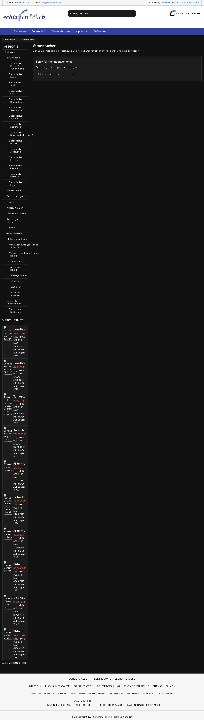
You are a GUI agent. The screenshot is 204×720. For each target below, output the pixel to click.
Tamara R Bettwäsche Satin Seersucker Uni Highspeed (20, 396)
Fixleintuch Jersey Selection (20, 564)
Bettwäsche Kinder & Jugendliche (16, 66)
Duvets (11, 202)
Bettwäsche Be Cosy (15, 142)
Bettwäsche (13, 58)
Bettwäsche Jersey (15, 117)
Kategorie (10, 46)
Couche (15, 281)
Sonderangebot (79, 679)
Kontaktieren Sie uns (136, 686)
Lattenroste (13, 261)
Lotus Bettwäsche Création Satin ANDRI (20, 497)
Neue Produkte (102, 679)
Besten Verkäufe (125, 679)
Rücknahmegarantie (57, 686)
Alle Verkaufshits (14, 664)
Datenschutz (39, 31)
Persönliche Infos (42, 694)
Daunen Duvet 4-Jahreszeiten (20, 598)
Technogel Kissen (12, 220)
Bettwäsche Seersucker (16, 109)
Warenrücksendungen (71, 694)
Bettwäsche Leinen (15, 158)
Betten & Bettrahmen (14, 302)
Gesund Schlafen (14, 233)
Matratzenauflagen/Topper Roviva (18, 254)
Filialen (170, 686)
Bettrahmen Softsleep (15, 310)
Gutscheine (165, 694)
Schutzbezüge (15, 196)
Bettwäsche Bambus (15, 175)
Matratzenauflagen (17, 239)
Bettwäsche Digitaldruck (16, 100)
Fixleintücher (14, 191)
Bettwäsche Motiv (15, 75)
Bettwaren (20, 31)
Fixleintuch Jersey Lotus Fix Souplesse (20, 631)
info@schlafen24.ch (51, 3)
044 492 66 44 (22, 3)
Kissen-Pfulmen (15, 208)
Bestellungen (97, 694)
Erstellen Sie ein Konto (188, 3)
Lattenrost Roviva (15, 268)
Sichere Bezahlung (108, 686)
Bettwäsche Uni (15, 92)
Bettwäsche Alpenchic (15, 150)
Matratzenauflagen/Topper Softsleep (18, 246)
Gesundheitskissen (17, 214)
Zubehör (16, 287)
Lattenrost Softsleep (15, 294)
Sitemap (157, 686)
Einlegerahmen (19, 275)
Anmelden (166, 3)
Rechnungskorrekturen (124, 694)
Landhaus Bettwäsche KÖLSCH (20, 329)
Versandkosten (61, 31)
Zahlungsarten (83, 686)
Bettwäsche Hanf (15, 183)
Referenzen (100, 31)
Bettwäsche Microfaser (15, 125)
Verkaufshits (12, 320)
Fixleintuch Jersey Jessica (20, 463)
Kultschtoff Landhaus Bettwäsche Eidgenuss (20, 430)
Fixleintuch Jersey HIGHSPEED (20, 530)
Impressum (81, 31)
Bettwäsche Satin (15, 84)
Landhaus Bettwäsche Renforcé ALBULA (20, 363)
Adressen (149, 694)
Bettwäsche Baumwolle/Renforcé (18, 133)
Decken (11, 228)
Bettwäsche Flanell (15, 167)
